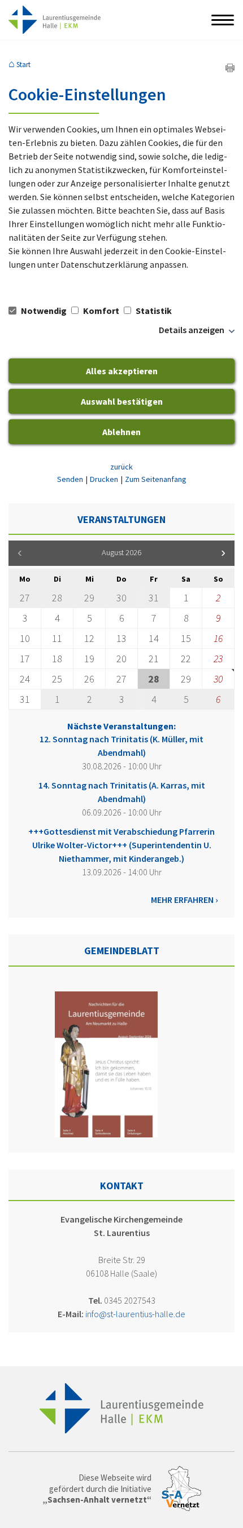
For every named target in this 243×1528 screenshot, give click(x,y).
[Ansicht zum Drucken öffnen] (230, 68)
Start (23, 64)
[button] (223, 553)
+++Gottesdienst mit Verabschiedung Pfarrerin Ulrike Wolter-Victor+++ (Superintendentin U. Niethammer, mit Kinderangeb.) (121, 845)
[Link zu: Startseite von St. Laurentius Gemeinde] (54, 20)
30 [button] (218, 678)
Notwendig (43, 310)
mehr (161, 899)
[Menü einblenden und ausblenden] (223, 19)
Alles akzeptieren (122, 371)
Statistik (153, 310)
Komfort (101, 310)
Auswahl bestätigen (122, 401)
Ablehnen (121, 431)
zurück (121, 467)
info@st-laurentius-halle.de (135, 1313)
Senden (70, 479)
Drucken (104, 479)
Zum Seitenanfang (155, 479)
